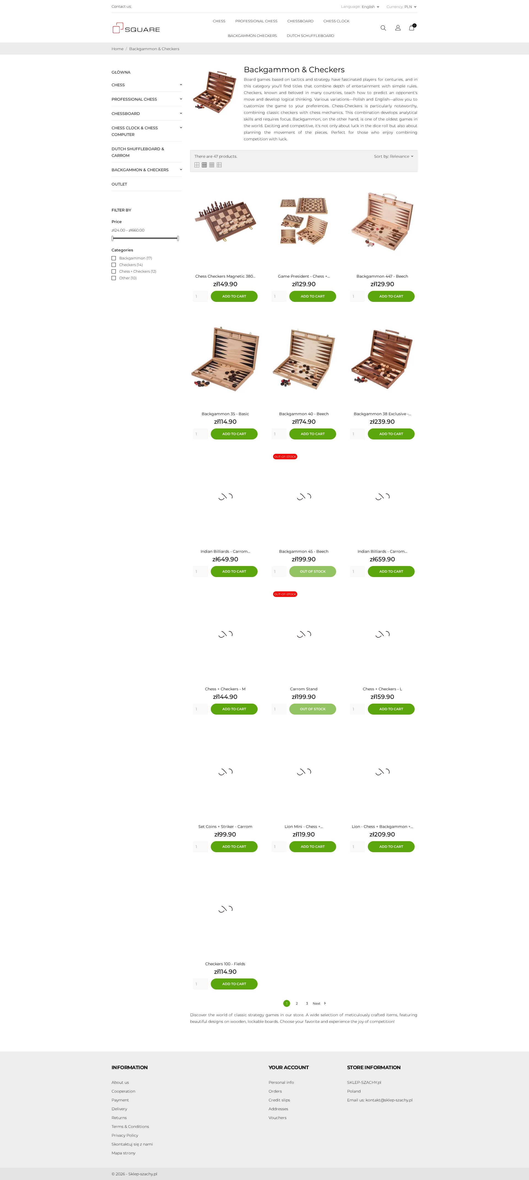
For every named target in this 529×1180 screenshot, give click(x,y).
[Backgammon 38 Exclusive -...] (412, 318)
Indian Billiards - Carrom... (225, 551)
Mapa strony (123, 1152)
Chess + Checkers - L (382, 688)
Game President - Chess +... (304, 276)
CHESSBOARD (300, 21)
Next (319, 1003)
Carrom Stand (303, 688)
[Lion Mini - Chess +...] (333, 730)
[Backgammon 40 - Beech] (333, 318)
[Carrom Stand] (333, 593)
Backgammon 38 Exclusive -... (382, 413)
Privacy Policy (125, 1135)
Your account (289, 1067)
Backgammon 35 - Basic (225, 413)
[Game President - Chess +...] (333, 180)
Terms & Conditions (130, 1126)
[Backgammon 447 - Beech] (412, 180)
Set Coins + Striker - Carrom (225, 826)
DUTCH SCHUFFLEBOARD (310, 35)
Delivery (119, 1108)
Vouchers (278, 1117)
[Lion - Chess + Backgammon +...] (412, 730)
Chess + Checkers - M (225, 688)
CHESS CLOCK (336, 21)
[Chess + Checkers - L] (412, 593)
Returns (119, 1117)
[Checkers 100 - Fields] (255, 868)
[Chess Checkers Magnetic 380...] (255, 180)
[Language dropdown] (398, 28)
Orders (275, 1091)
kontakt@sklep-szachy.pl (380, 1100)
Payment (120, 1100)
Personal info (281, 1082)
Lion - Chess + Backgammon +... (382, 826)
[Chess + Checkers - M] (255, 593)
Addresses (278, 1108)
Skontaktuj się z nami (132, 1144)
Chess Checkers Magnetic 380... (225, 276)
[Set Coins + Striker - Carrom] (255, 730)
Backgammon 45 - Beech (303, 551)
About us (120, 1082)
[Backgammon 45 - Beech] (333, 455)
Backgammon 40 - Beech (304, 413)
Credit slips (279, 1100)
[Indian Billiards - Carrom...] (255, 455)
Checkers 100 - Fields (225, 963)
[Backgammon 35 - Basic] (255, 318)
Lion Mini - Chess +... (304, 826)
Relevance (401, 156)
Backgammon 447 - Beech (382, 276)
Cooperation (123, 1091)
